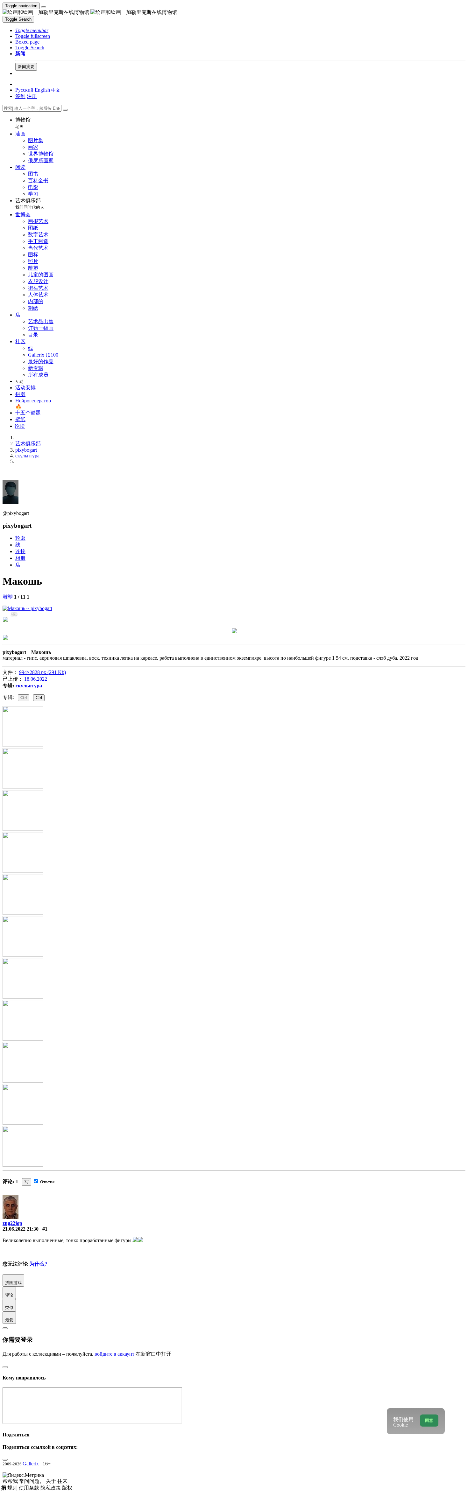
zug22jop (12, 1223)
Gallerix (31, 1463)
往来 (62, 1481)
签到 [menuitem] (20, 96)
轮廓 (20, 538)
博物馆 (23, 123)
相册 (20, 558)
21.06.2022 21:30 (21, 1229)
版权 (67, 1488)
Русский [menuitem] (24, 90)
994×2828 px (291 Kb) (42, 672)
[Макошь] (27, 608)
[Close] (65, 110)
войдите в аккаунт (114, 1354)
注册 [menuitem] (32, 96)
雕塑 (8, 597)
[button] (31, 30)
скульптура (29, 685)
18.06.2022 (35, 679)
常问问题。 (32, 1481)
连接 (20, 551)
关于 (51, 1481)
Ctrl (23, 697)
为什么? (38, 1264)
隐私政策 (51, 1488)
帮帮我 (11, 1481)
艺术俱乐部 (29, 204)
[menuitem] (55, 90)
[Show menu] (43, 7)
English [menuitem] (42, 90)
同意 (429, 1420)
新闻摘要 (26, 66)
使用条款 (29, 1488)
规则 (13, 1488)
